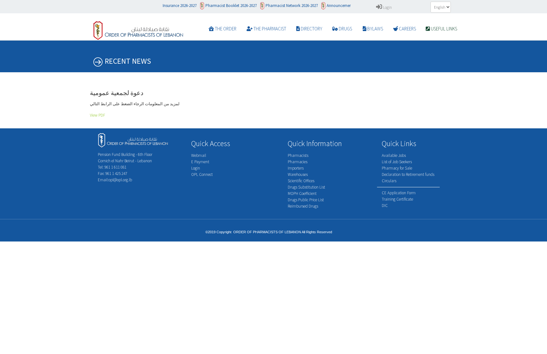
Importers (296, 168)
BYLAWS (374, 29)
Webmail (198, 155)
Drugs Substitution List (306, 187)
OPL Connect (202, 174)
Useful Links (443, 29)
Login (387, 7)
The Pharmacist (269, 29)
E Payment (200, 161)
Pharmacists (298, 155)
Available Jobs (394, 155)
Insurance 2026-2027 (175, 5)
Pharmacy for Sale (397, 168)
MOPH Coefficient (302, 193)
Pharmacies (297, 161)
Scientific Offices (301, 180)
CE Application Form (399, 193)
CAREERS (407, 29)
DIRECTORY (311, 29)
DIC (385, 205)
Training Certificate (397, 199)
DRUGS (345, 29)
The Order (225, 29)
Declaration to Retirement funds (408, 174)
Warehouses (298, 174)
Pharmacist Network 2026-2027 (287, 5)
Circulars (389, 180)
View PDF (97, 115)
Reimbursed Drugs (303, 206)
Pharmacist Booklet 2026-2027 (226, 5)
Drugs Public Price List (306, 200)
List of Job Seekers (397, 161)
